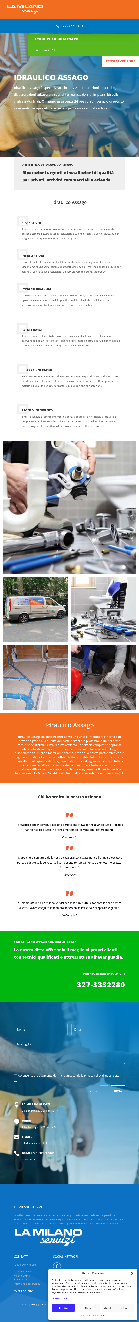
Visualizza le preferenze (118, 1308)
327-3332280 (72, 26)
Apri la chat (45, 49)
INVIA (118, 1091)
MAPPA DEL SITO (23, 1291)
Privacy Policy (30, 1304)
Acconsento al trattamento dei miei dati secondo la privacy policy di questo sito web (67, 1078)
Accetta (63, 1308)
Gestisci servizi (60, 1298)
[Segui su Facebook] (57, 1266)
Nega (88, 1308)
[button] (132, 1273)
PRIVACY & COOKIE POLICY (93, 1315)
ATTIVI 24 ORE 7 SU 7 (121, 61)
